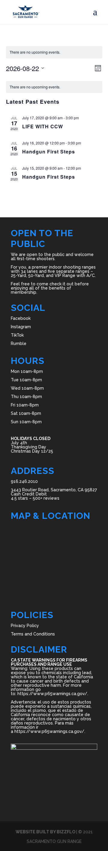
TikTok (17, 335)
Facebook (21, 318)
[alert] (54, 52)
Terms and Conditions (33, 634)
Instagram (21, 326)
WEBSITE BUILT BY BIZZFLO (46, 831)
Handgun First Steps (48, 151)
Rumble (18, 343)
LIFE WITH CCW (42, 126)
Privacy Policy (25, 625)
